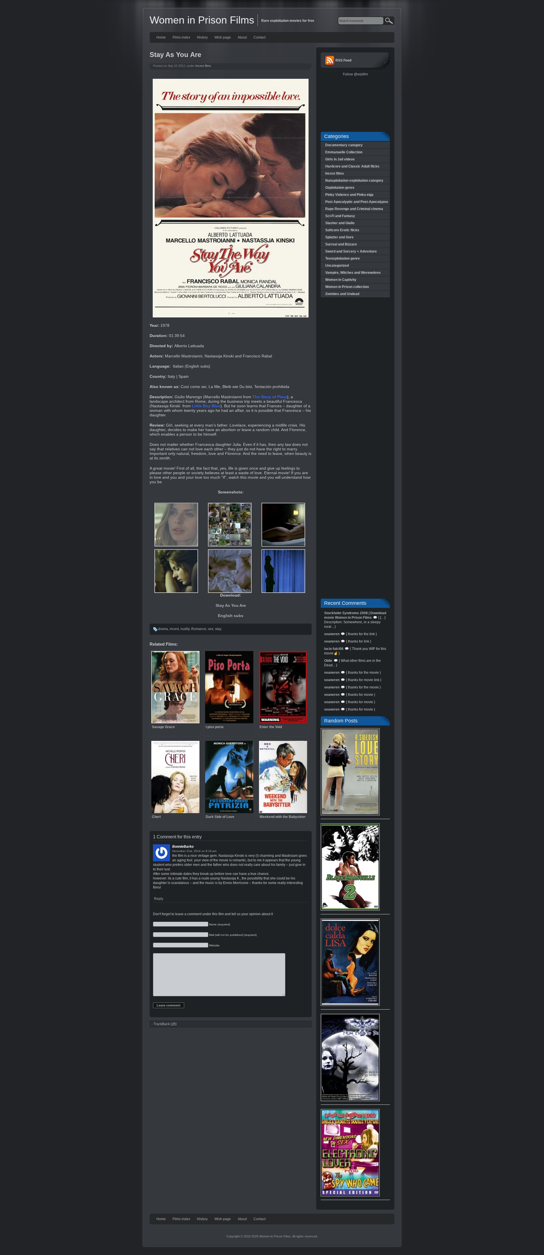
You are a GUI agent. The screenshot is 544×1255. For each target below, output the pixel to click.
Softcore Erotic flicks (342, 230)
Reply (158, 899)
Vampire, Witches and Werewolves (353, 273)
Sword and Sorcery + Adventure (351, 251)
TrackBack (165, 1024)
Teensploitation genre (342, 258)
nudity (185, 629)
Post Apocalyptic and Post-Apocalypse (356, 202)
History (202, 37)
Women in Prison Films (202, 20)
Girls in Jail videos (340, 159)
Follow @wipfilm (355, 74)
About (242, 37)
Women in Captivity (340, 280)
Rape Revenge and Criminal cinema (354, 209)
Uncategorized (337, 266)
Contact (259, 37)
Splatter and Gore (339, 237)
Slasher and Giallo (339, 223)
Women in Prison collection (347, 287)
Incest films (203, 65)
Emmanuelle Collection (343, 152)
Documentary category (344, 145)
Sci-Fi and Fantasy (340, 216)
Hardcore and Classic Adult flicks (352, 166)
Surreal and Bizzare (341, 244)
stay (218, 629)
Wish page (222, 37)
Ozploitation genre (339, 188)
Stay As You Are (231, 605)
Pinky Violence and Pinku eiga (349, 195)
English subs (230, 615)
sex (210, 629)
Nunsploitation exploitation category (354, 181)
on (203, 851)
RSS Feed (343, 60)
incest (174, 629)
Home (161, 37)
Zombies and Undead (342, 294)
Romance (198, 629)
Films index (181, 37)
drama (163, 629)
